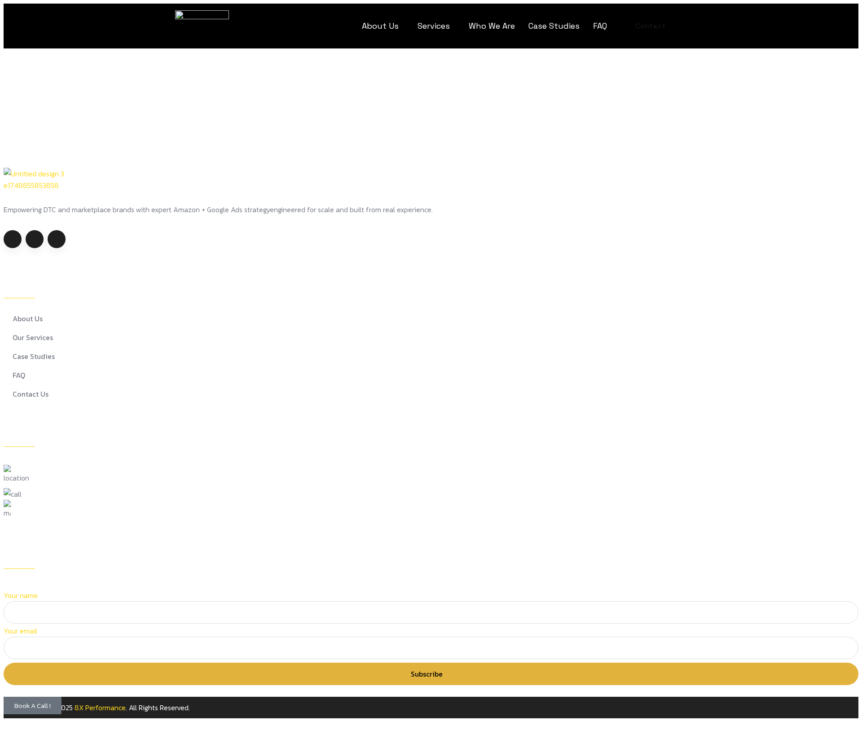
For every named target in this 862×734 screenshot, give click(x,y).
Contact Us (30, 394)
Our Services (33, 337)
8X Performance (100, 707)
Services (434, 26)
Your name (21, 595)
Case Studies (554, 26)
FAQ (600, 26)
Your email (20, 630)
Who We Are (492, 26)
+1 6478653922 (52, 494)
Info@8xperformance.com (60, 505)
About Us (380, 26)
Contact (650, 26)
